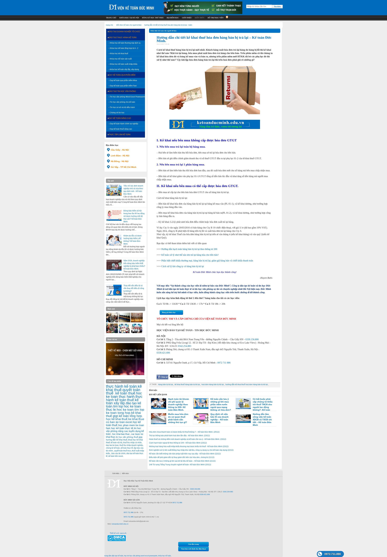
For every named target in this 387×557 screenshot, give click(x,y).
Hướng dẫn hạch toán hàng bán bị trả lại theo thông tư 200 (189, 249)
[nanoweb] (125, 374)
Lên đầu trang (193, 544)
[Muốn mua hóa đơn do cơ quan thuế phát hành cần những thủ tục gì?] (158, 418)
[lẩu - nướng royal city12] (112, 322)
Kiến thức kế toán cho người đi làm (128, 25)
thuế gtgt (138, 437)
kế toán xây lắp (122, 401)
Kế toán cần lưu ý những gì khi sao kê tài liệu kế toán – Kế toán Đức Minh (182, 461)
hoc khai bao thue (121, 434)
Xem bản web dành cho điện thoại (193, 549)
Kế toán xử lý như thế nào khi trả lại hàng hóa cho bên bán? (190, 255)
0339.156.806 (252, 339)
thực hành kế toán (121, 386)
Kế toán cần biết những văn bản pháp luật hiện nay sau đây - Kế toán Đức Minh (185, 454)
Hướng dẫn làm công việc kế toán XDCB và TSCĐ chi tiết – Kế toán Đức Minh (262, 419)
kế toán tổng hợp (130, 416)
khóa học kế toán (164, 556)
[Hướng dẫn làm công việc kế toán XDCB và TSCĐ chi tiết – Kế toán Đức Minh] (243, 418)
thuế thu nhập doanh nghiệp (131, 445)
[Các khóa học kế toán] (202, 13)
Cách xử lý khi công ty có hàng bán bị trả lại (182, 266)
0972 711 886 (224, 362)
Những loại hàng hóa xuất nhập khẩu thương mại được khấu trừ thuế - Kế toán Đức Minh (189, 446)
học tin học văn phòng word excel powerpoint (140, 556)
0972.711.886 (332, 553)
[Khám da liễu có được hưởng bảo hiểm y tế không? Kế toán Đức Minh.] (114, 240)
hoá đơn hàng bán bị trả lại (213, 384)
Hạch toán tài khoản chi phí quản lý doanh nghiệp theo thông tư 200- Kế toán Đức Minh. (178, 404)
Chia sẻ (164, 377)
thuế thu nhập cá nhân (132, 442)
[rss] (226, 17)
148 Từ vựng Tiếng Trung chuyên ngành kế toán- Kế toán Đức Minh (180, 465)
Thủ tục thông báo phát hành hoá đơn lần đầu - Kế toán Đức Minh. (179, 436)
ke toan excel (124, 422)
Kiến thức (125, 473)
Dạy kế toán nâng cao (120, 118)
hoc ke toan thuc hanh (124, 395)
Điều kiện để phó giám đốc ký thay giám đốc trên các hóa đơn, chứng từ (181, 457)
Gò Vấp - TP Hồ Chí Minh (123, 167)
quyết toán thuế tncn (122, 451)
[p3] (124, 322)
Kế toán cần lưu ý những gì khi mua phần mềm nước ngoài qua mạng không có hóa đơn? (220, 404)
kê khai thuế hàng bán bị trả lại (187, 384)
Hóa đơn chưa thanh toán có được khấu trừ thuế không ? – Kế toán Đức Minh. (184, 432)
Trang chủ (109, 25)
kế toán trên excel (115, 456)
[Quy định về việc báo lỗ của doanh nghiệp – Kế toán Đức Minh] (200, 418)
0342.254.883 (184, 346)
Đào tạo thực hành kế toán (123, 37)
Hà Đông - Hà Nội (119, 161)
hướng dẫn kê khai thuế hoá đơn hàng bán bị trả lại (246, 384)
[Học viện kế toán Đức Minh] (131, 6)
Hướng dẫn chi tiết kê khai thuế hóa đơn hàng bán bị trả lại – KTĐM (168, 25)
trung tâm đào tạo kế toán (113, 556)
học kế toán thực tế (122, 428)
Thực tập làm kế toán (119, 135)
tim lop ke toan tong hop (125, 411)
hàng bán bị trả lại (165, 384)
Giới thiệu (115, 473)
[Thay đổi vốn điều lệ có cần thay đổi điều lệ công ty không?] (114, 290)
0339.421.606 (163, 352)
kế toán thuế (125, 393)
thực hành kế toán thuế (124, 398)
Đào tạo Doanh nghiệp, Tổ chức (124, 32)
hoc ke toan (125, 409)
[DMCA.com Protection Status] (116, 540)
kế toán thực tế (127, 448)
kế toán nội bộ (116, 442)
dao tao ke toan (112, 445)
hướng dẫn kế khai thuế (116, 440)
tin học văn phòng (124, 437)
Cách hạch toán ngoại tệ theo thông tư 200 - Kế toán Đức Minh (178, 443)
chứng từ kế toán (113, 448)
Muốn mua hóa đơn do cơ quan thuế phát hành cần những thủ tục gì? (178, 418)
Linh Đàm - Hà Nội (120, 155)
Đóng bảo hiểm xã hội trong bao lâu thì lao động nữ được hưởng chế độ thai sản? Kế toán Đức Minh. (134, 216)
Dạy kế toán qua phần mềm (122, 75)
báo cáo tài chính (118, 453)
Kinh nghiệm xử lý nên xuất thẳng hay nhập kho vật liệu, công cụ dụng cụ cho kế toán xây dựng (191, 450)
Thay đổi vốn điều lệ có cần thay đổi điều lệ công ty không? (134, 288)
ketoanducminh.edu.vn (120, 524)
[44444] (112, 332)
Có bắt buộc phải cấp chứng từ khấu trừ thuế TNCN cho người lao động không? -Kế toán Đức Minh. (254, 406)
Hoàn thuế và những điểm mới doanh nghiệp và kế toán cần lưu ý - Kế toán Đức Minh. (187, 439)
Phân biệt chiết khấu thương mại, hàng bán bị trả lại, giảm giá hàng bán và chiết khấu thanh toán (207, 260)
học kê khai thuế (116, 419)
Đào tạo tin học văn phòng (122, 91)
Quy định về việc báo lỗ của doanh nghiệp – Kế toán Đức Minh (219, 418)
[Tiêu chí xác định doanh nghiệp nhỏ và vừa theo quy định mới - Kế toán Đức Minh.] (114, 190)
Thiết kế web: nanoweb (118, 533)
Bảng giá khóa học (169, 312)
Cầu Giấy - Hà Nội (120, 150)
